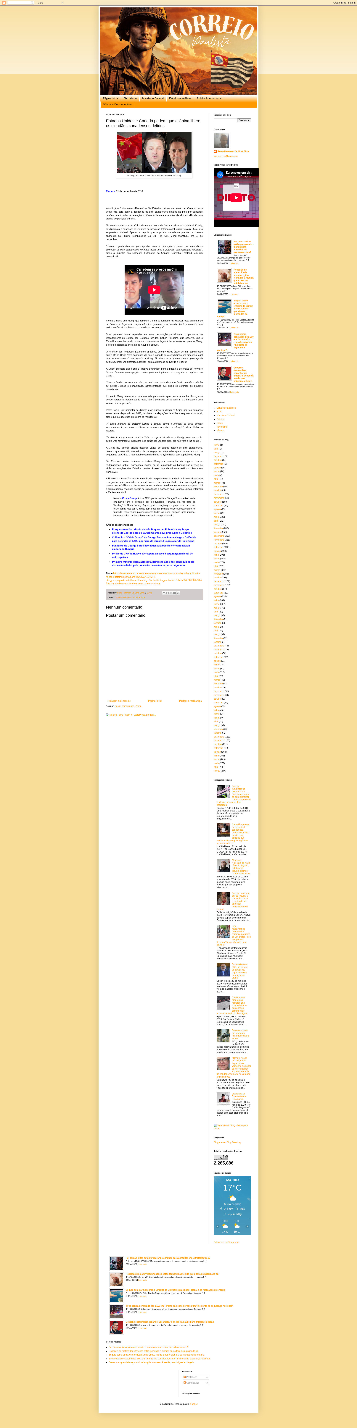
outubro (218, 460)
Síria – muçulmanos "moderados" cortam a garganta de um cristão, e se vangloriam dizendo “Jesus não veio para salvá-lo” (234, 935)
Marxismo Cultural (153, 98)
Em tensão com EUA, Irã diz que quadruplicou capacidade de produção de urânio (240, 971)
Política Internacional (209, 98)
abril (216, 448)
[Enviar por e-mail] (164, 593)
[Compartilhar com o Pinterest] (178, 593)
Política (142, 597)
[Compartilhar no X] (171, 593)
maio (216, 475)
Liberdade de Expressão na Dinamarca (239, 1096)
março (217, 452)
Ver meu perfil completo (226, 156)
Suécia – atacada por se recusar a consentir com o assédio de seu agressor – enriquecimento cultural (233, 901)
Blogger (193, 1404)
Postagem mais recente (119, 701)
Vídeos (220, 430)
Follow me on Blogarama (226, 1242)
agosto (217, 467)
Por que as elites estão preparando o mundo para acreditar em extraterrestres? (244, 247)
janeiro (217, 490)
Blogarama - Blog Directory (227, 1142)
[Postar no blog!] (167, 593)
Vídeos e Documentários (117, 104)
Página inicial (110, 98)
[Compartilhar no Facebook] (174, 593)
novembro (219, 498)
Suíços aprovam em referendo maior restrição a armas (240, 1034)
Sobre (220, 423)
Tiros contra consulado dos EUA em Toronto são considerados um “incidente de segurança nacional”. (235, 342)
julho (216, 555)
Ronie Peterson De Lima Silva (233, 151)
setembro (218, 464)
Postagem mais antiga (190, 701)
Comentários (192, 1383)
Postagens (191, 1377)
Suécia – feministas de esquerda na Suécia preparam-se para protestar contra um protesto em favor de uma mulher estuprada (234, 795)
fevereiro (218, 486)
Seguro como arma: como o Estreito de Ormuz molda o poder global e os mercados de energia (235, 308)
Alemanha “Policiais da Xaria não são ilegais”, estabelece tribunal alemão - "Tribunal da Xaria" (241, 867)
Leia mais (234, 263)
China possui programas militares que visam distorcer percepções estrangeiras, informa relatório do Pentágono (232, 1005)
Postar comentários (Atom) (128, 706)
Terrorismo (130, 98)
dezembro (219, 456)
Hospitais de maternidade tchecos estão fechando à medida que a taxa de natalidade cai (244, 276)
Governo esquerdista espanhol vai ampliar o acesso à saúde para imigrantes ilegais (244, 374)
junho (217, 445)
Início (135, 597)
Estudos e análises (180, 98)
